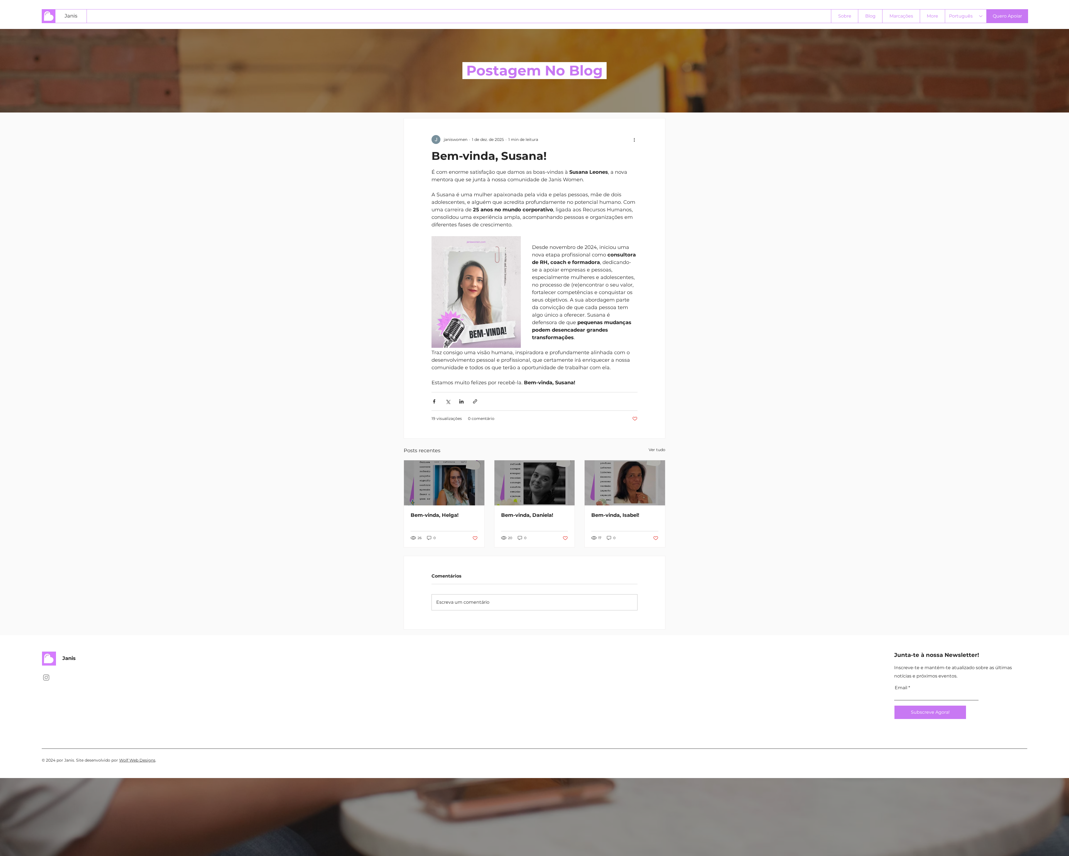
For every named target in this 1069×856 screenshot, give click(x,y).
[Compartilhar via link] (475, 401)
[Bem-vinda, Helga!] (444, 482)
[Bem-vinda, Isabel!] (625, 482)
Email (901, 688)
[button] (1007, 16)
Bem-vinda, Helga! (435, 515)
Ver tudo (657, 449)
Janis (71, 16)
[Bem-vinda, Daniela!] (534, 482)
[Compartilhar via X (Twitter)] (447, 401)
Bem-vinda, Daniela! (527, 515)
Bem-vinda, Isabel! (615, 515)
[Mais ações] (634, 139)
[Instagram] (46, 677)
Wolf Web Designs (137, 760)
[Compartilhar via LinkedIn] (461, 401)
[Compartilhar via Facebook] (434, 401)
